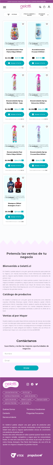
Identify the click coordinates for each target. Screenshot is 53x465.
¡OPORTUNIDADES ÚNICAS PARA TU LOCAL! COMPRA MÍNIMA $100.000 (26, 1)
